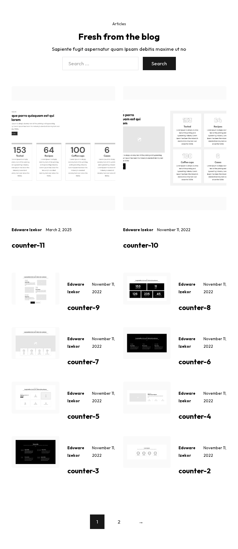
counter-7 (83, 361)
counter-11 (28, 245)
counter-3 (83, 470)
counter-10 (140, 245)
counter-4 (194, 416)
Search (159, 63)
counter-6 (194, 361)
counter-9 (83, 307)
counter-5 (83, 416)
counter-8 (194, 307)
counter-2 (194, 470)
